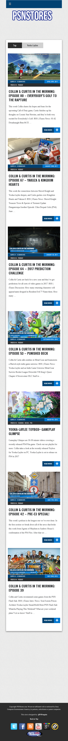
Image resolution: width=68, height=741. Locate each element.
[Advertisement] (34, 32)
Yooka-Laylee (32, 45)
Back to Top (34, 719)
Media (27, 423)
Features (21, 423)
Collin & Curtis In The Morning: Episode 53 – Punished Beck (32, 351)
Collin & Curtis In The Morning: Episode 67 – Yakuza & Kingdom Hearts (32, 180)
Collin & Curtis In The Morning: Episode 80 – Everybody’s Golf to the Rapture (33, 95)
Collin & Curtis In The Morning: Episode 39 (32, 588)
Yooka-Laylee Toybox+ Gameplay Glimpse (32, 431)
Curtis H (13, 81)
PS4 (31, 423)
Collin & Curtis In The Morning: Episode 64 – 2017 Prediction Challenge (32, 268)
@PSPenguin (42, 715)
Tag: (15, 45)
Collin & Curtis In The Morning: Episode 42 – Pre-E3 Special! (32, 511)
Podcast (20, 85)
